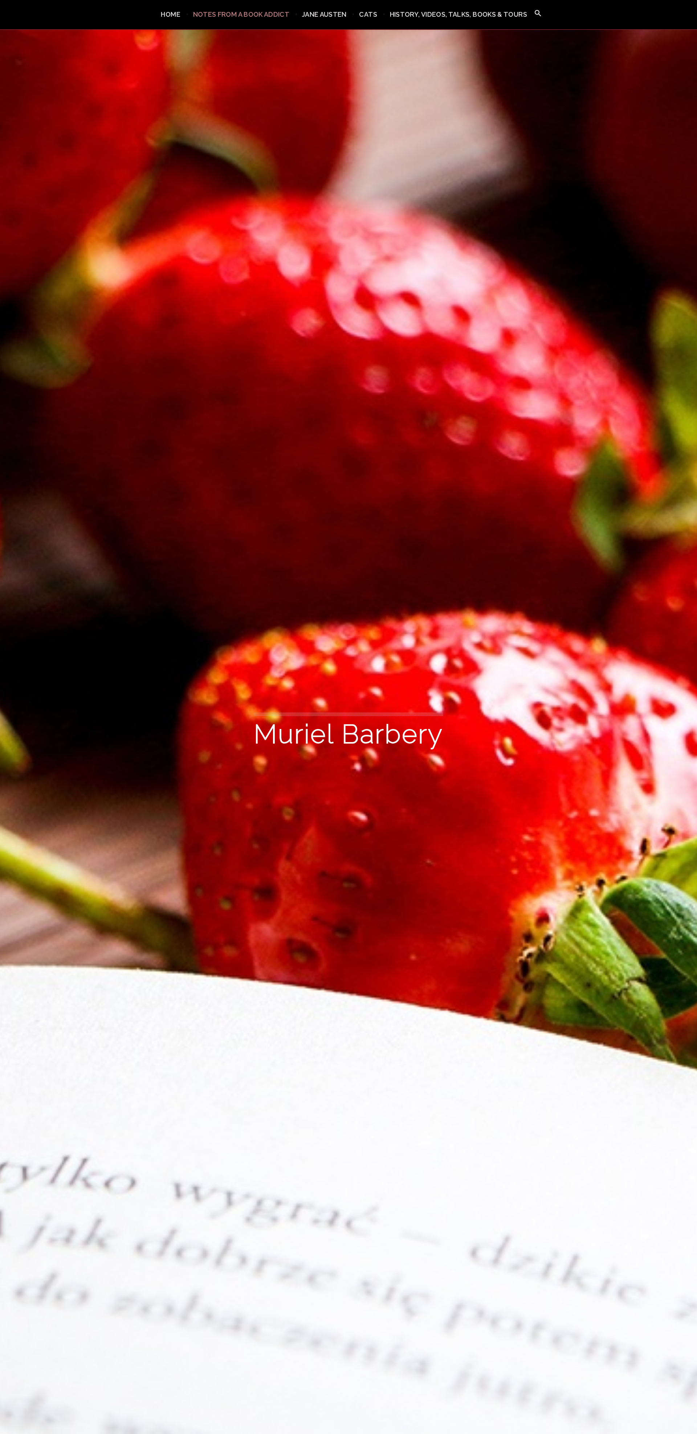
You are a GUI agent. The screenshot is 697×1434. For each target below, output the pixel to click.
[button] (538, 13)
